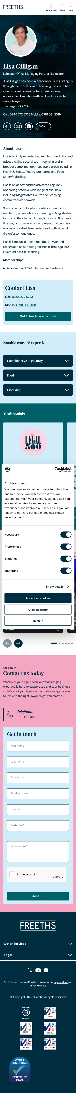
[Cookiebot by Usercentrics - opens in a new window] (55, 469)
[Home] (38, 930)
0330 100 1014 (25, 717)
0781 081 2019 (51, 114)
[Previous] (7, 643)
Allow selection (38, 609)
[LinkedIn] (46, 970)
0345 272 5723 (20, 114)
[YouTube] (38, 970)
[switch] (66, 547)
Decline (38, 621)
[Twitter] (30, 970)
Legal (8, 955)
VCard (43, 126)
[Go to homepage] (13, 9)
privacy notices (38, 985)
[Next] (18, 643)
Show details (55, 586)
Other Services (15, 944)
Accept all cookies (38, 598)
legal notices (61, 982)
